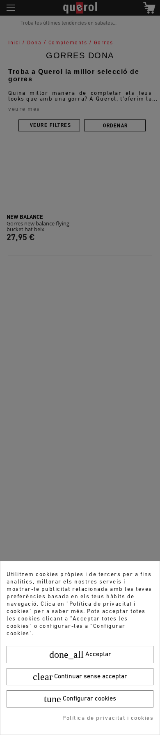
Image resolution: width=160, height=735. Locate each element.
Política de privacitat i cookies (107, 718)
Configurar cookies (80, 699)
